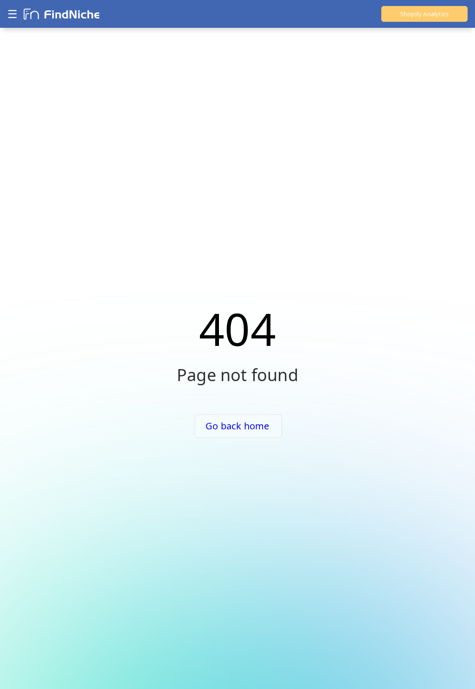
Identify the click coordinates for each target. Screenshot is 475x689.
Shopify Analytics (424, 14)
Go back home (237, 426)
